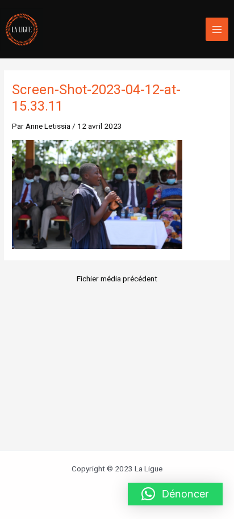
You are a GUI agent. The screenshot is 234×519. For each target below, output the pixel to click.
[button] (175, 494)
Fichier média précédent (117, 279)
